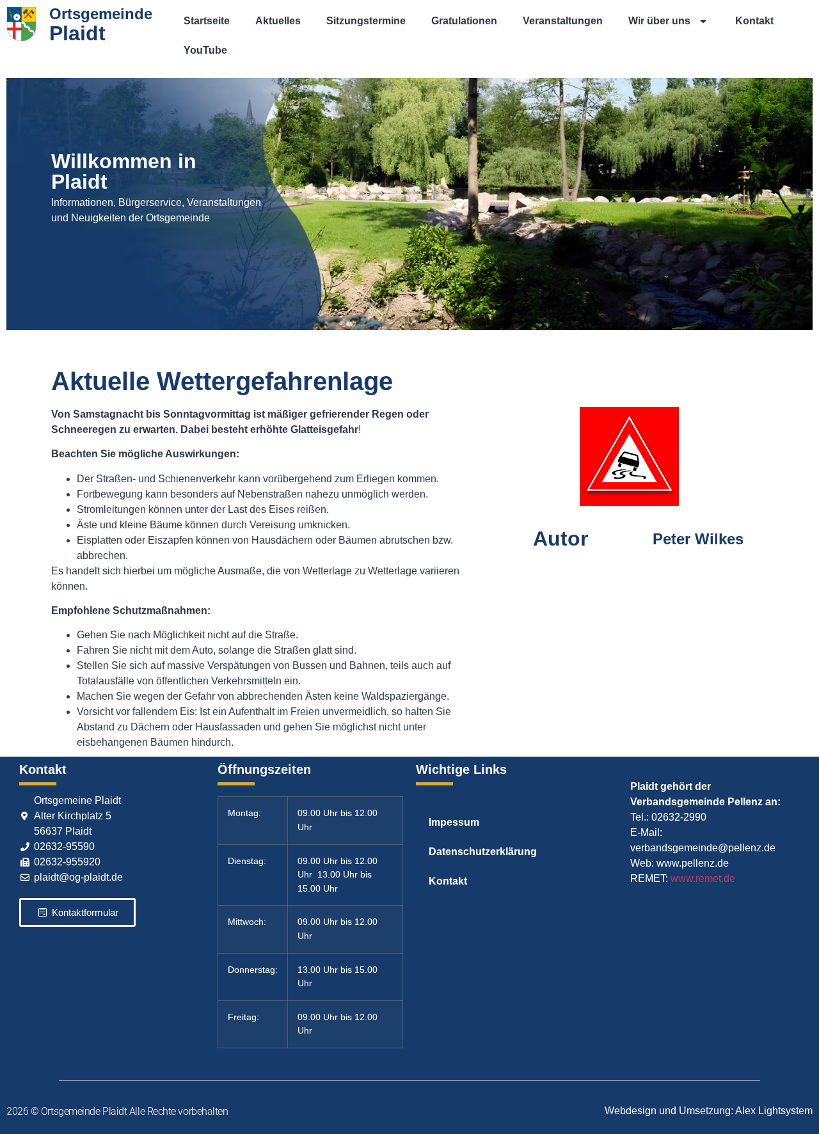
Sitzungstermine (366, 20)
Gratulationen (464, 20)
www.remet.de (703, 878)
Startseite (207, 20)
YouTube (205, 50)
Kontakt (754, 20)
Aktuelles (278, 20)
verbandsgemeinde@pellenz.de (702, 847)
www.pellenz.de (692, 863)
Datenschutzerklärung (483, 851)
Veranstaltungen (563, 20)
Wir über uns (659, 20)
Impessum (454, 822)
